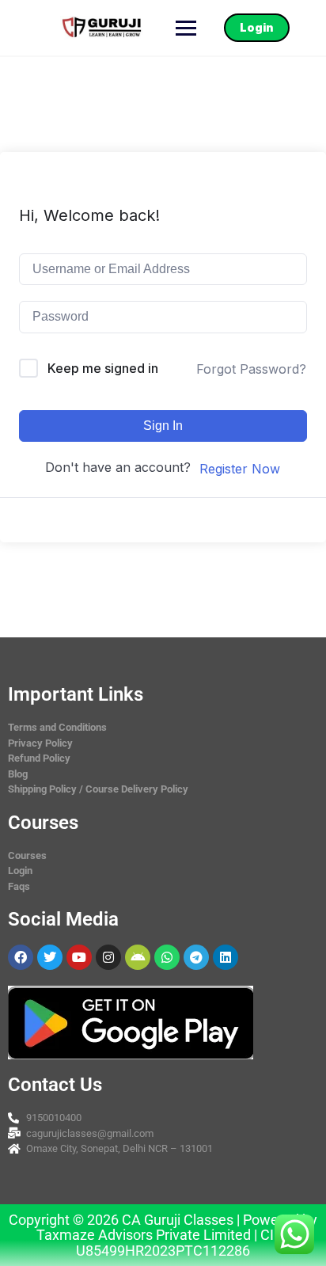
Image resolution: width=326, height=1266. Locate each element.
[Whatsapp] (167, 957)
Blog (18, 774)
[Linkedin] (225, 957)
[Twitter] (50, 957)
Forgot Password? (251, 369)
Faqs (19, 886)
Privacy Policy (40, 743)
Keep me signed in (102, 368)
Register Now (239, 469)
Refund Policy (39, 758)
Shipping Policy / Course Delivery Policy (98, 789)
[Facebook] (20, 957)
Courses (27, 855)
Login (257, 27)
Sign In (163, 425)
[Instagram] (108, 957)
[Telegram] (196, 957)
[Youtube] (79, 957)
